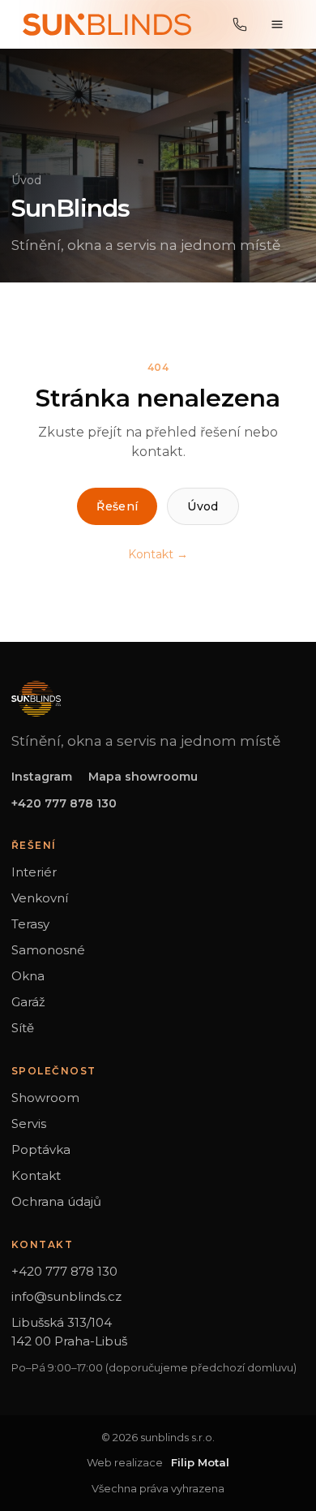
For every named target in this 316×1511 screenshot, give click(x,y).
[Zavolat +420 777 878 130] (240, 24)
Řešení (117, 506)
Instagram (41, 776)
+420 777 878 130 (64, 803)
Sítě (22, 1027)
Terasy (30, 924)
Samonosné (48, 950)
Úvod (26, 180)
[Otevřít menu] (277, 24)
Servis (28, 1123)
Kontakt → (158, 554)
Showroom (45, 1097)
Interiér (34, 872)
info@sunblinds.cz (66, 1296)
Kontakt (36, 1175)
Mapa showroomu (143, 776)
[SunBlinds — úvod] (107, 24)
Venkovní (39, 898)
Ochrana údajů (56, 1201)
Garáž (28, 1001)
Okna (28, 976)
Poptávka (40, 1149)
